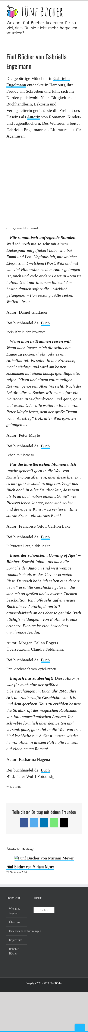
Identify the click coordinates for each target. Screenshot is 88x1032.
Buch (45, 323)
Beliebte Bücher (14, 951)
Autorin (33, 116)
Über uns (14, 922)
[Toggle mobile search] (72, 7)
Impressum (15, 940)
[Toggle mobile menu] (80, 7)
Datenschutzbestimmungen (17, 931)
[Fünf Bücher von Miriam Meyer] (44, 858)
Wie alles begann (14, 911)
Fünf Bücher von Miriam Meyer (30, 866)
